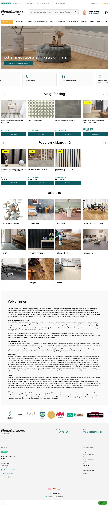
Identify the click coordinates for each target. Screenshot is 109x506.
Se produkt (13, 134)
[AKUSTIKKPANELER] (41, 239)
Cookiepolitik (50, 496)
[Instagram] (8, 477)
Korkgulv (99, 21)
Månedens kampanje (7, 21)
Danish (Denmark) (101, 3)
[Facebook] (3, 477)
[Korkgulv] (41, 269)
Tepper (92, 21)
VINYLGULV (29, 21)
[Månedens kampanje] (13, 209)
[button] (89, 102)
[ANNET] (68, 269)
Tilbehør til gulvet (73, 21)
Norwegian (107, 3)
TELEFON (58, 429)
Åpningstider (5, 468)
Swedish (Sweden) (104, 3)
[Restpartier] (95, 239)
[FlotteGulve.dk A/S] (13, 11)
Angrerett (86, 452)
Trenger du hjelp (93, 12)
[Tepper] (13, 269)
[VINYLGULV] (68, 209)
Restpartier (84, 21)
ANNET (106, 21)
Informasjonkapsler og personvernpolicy (88, 461)
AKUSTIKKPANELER (60, 21)
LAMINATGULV (19, 21)
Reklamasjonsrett (88, 471)
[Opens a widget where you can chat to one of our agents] (102, 503)
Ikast (3, 452)
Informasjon (95, 3)
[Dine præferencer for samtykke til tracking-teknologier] (3, 503)
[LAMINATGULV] (41, 209)
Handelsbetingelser (88, 455)
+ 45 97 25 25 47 (63, 432)
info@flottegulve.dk (92, 432)
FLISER (51, 21)
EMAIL (85, 429)
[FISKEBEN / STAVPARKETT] (95, 209)
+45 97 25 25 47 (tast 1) (8, 470)
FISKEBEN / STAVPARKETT (40, 21)
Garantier (86, 465)
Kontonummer (87, 468)
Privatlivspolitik (59, 496)
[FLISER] (13, 239)
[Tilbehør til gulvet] (68, 239)
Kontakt (4, 447)
